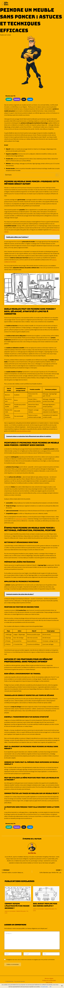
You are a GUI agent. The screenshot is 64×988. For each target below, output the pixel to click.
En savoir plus (44, 986)
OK (50, 986)
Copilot (30, 99)
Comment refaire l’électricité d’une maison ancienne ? (17, 906)
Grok (24, 99)
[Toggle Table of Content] (56, 175)
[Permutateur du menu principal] (60, 3)
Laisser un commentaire (10, 911)
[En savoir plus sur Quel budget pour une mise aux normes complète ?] (46, 893)
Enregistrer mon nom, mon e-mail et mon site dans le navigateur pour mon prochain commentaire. (30, 959)
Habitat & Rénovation (21, 911)
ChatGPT (9, 99)
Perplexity (16, 99)
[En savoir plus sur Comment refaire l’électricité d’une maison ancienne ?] (18, 893)
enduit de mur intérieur (21, 519)
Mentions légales (49, 978)
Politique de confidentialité (49, 980)
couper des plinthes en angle (23, 431)
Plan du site (49, 982)
